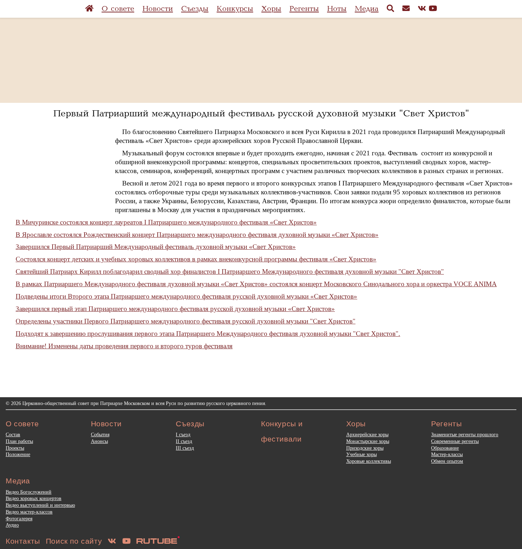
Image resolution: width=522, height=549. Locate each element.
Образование (445, 448)
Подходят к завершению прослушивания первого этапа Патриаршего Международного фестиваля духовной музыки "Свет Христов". (208, 333)
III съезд (185, 448)
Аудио (12, 525)
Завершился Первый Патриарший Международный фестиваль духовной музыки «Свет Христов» (156, 246)
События (100, 434)
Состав (13, 434)
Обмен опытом (447, 461)
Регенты (304, 9)
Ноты (337, 9)
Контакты (23, 541)
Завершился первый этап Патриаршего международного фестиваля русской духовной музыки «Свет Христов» (175, 308)
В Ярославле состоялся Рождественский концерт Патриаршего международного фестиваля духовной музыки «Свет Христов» (197, 234)
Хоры (271, 9)
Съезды (194, 9)
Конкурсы (235, 9)
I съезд (183, 434)
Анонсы (99, 441)
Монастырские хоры (367, 441)
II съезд (184, 441)
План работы (19, 441)
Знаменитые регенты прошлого (464, 434)
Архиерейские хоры (367, 434)
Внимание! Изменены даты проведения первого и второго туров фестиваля (124, 346)
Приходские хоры (365, 448)
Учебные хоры (361, 454)
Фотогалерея (19, 518)
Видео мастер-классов (29, 512)
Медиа (367, 9)
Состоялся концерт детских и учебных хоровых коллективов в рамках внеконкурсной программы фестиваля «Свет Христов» (196, 259)
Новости (157, 9)
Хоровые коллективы (368, 461)
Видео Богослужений (28, 492)
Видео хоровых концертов (33, 498)
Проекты (15, 448)
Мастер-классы (447, 454)
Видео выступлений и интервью (40, 505)
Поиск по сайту (74, 541)
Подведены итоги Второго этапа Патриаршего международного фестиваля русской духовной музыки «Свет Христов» (186, 296)
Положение (18, 454)
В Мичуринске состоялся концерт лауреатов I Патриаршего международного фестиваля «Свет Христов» (166, 222)
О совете (118, 9)
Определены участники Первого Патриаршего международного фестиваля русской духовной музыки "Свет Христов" (185, 321)
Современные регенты (455, 441)
